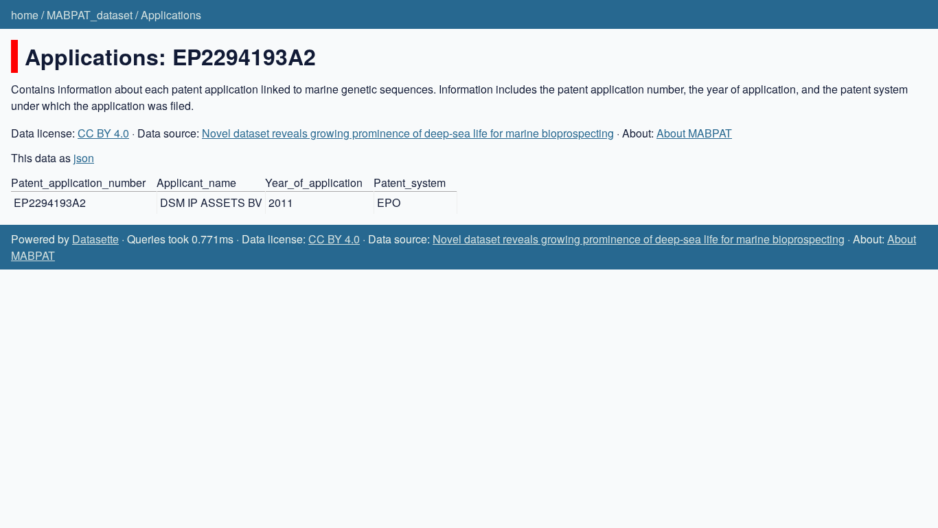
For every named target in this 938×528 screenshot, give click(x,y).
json (83, 158)
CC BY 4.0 (103, 133)
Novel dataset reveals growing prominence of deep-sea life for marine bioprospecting (408, 133)
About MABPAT (694, 133)
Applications (171, 15)
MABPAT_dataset (90, 15)
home (24, 15)
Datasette (95, 239)
